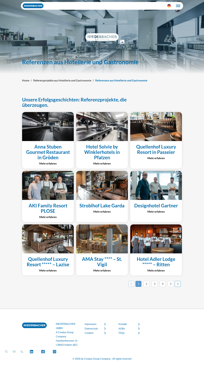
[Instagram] (54, 351)
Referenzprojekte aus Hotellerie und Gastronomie (62, 80)
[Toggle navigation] (178, 6)
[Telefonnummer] (21, 351)
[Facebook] (43, 351)
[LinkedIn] (31, 351)
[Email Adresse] (14, 351)
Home (25, 80)
